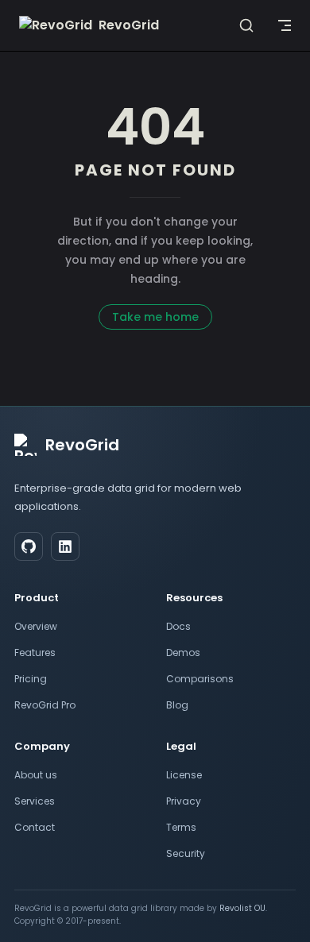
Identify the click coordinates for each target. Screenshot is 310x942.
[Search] (246, 25)
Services (34, 801)
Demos (183, 652)
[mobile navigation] (284, 25)
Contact (34, 827)
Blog (177, 705)
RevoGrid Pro (45, 705)
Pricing (30, 678)
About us (35, 775)
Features (35, 652)
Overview (35, 626)
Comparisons (200, 678)
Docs (178, 626)
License (184, 775)
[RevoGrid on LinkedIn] (65, 546)
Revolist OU (242, 908)
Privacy (183, 801)
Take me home (155, 317)
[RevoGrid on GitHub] (28, 546)
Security (185, 853)
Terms (181, 827)
